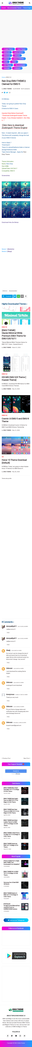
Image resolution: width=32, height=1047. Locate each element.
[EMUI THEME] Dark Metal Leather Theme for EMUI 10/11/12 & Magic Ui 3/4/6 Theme (11, 822)
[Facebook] (4, 92)
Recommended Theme (14, 8)
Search (29, 3)
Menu (2, 3)
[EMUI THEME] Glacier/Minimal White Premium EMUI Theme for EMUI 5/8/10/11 (14, 334)
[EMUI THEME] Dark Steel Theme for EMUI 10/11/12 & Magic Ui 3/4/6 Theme (11, 811)
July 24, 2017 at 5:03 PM (18, 668)
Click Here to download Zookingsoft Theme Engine (14, 126)
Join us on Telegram (16, 920)
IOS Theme (7, 65)
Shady (8, 650)
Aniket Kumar (21, 1043)
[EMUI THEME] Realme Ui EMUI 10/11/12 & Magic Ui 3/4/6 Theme (11, 894)
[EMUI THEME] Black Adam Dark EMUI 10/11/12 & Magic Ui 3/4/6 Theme (11, 789)
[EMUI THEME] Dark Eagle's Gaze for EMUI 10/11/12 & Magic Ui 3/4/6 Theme (11, 800)
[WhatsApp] (18, 296)
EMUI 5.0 (7, 55)
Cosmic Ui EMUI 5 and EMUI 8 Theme (15, 420)
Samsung (6, 68)
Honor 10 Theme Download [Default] (14, 461)
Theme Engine (27, 8)
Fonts (5, 62)
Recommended (20, 65)
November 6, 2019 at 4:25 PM (19, 722)
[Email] (9, 92)
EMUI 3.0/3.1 (18, 52)
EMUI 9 (6, 58)
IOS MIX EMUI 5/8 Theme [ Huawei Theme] (14, 378)
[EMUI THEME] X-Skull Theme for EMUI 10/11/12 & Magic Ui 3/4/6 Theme (12, 834)
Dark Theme (21, 49)
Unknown (9, 668)
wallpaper (17, 68)
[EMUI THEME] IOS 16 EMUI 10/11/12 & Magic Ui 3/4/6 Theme (11, 873)
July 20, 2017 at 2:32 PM (16, 650)
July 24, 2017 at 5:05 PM (18, 682)
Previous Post (6, 758)
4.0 (3, 456)
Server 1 (4, 249)
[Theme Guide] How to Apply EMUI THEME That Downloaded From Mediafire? (12, 862)
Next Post (26, 758)
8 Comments (26, 88)
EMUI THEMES (19, 58)
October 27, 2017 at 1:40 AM (21, 694)
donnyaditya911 (11, 626)
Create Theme (8, 49)
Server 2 (4, 251)
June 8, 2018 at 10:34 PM (18, 706)
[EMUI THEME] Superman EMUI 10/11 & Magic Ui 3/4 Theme (11, 845)
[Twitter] (7, 92)
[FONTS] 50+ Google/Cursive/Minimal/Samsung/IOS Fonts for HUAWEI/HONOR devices (12, 906)
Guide (14, 62)
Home (4, 8)
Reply (8, 632)
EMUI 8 (17, 55)
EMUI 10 (7, 52)
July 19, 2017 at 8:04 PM (23, 626)
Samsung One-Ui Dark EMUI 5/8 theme (11, 883)
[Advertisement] (16, 29)
